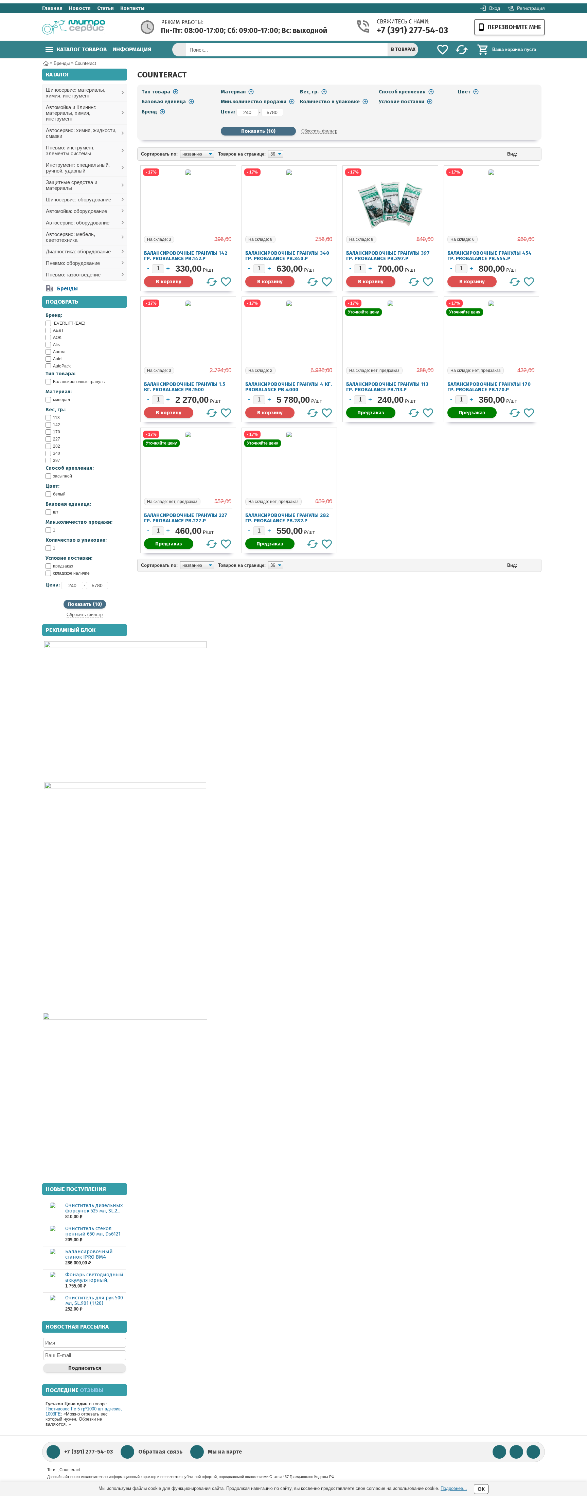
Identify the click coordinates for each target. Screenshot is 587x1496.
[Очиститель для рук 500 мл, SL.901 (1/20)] (52, 1303)
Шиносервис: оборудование (78, 199)
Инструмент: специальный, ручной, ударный (78, 168)
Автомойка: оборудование (76, 211)
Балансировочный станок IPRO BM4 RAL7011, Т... (89, 1256)
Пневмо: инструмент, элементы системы (70, 150)
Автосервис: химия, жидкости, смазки (81, 133)
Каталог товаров (82, 49)
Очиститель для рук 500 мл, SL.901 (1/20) (94, 1300)
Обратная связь (160, 1451)
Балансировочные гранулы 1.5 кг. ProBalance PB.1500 (184, 387)
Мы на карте (225, 1451)
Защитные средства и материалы (71, 185)
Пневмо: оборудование (73, 263)
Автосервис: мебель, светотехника (70, 237)
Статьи (105, 8)
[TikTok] (533, 1452)
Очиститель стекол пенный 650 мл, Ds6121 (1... (93, 1233)
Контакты (132, 8)
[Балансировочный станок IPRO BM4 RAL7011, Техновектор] (52, 1257)
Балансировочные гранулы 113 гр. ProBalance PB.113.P (387, 387)
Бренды (67, 288)
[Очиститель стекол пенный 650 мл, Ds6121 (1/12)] (52, 1234)
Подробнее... (454, 1488)
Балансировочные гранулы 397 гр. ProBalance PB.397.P (388, 256)
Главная (52, 8)
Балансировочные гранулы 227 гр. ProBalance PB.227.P (185, 518)
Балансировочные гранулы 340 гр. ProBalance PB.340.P (287, 256)
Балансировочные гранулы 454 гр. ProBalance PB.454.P (489, 256)
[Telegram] (516, 1452)
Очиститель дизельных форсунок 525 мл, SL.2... (94, 1208)
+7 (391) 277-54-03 (403, 30)
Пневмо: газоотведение (73, 274)
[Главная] (46, 63)
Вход (494, 8)
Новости (80, 8)
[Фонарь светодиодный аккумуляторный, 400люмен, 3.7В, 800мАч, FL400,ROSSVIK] (52, 1280)
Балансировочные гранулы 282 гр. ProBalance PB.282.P (287, 518)
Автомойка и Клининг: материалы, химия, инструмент (71, 113)
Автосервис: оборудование (77, 223)
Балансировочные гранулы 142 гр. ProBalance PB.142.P (185, 256)
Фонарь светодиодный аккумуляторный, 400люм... (94, 1280)
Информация (132, 49)
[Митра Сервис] (73, 27)
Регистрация (531, 8)
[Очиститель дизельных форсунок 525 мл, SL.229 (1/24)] (52, 1211)
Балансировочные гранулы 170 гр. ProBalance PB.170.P (489, 387)
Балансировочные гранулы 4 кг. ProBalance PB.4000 (288, 387)
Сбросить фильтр (85, 614)
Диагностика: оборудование (78, 251)
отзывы (91, 1390)
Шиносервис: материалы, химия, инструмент (75, 92)
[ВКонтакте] (499, 1452)
